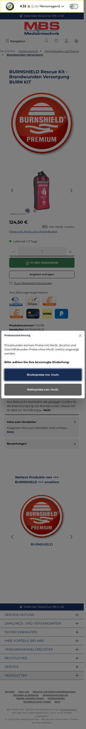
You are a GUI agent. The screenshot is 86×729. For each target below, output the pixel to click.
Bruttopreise (43, 374)
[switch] (74, 6)
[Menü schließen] (80, 335)
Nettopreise (43, 389)
